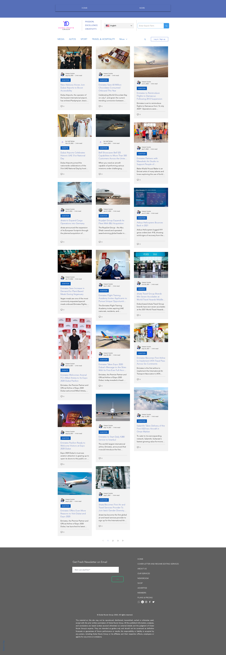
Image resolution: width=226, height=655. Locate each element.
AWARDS (141, 289)
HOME (140, 559)
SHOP (140, 583)
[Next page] (123, 540)
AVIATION (65, 80)
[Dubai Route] (149, 602)
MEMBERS (141, 593)
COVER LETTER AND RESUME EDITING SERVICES (150, 564)
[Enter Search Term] (166, 25)
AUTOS (72, 39)
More (122, 39)
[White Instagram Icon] (146, 602)
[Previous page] (103, 540)
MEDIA (61, 39)
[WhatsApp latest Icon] (138, 602)
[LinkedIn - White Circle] (142, 602)
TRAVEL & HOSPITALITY (103, 39)
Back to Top (3, 645)
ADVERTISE (142, 588)
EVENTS (65, 148)
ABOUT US (142, 569)
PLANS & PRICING (145, 597)
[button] (145, 39)
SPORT (84, 39)
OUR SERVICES (143, 573)
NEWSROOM (143, 578)
